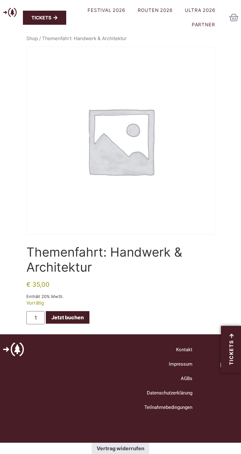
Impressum (180, 364)
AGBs (186, 378)
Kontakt (184, 349)
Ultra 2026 (200, 10)
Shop (32, 38)
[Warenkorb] (234, 17)
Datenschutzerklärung (169, 393)
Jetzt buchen (67, 317)
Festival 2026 (106, 10)
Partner (203, 25)
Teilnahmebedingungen (168, 407)
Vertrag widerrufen (120, 448)
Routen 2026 (155, 10)
